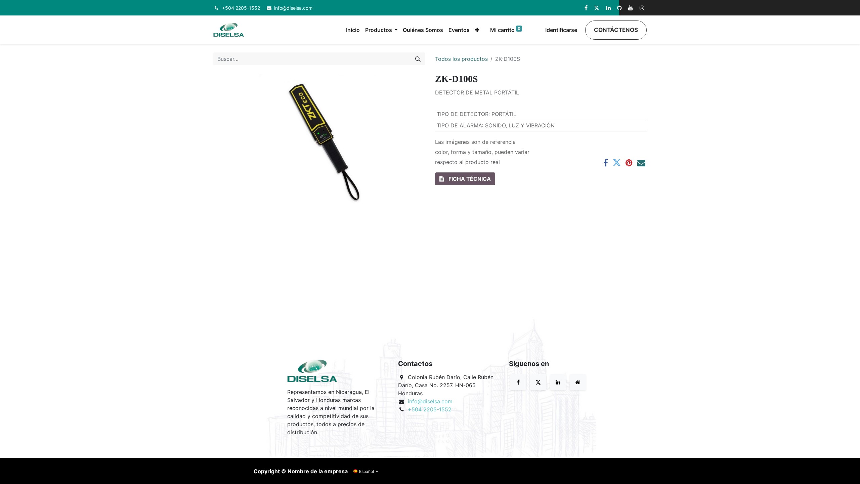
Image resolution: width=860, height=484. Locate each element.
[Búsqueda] (418, 58)
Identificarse (561, 30)
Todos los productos (461, 58)
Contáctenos (616, 30)
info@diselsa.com (293, 8)
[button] (477, 30)
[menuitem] (352, 30)
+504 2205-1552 (241, 8)
